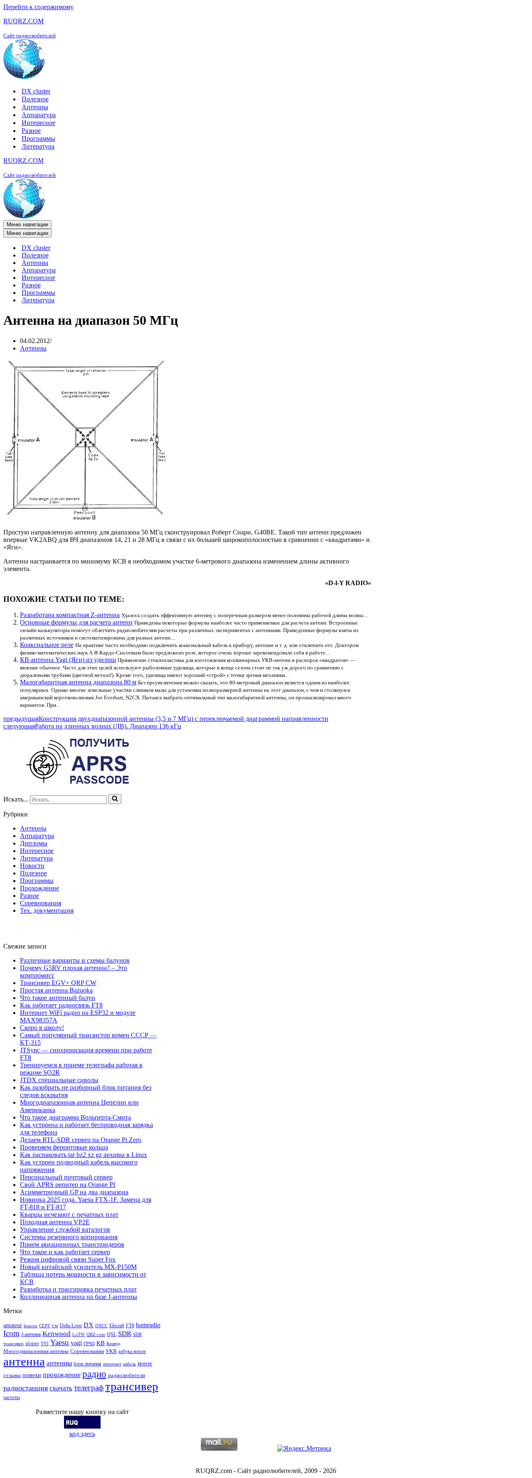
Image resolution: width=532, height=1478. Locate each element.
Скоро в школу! (42, 1027)
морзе (145, 1363)
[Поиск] (114, 799)
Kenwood (56, 1334)
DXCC (101, 1326)
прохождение (62, 1374)
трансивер (131, 1386)
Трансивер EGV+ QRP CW (58, 982)
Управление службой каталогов (65, 1229)
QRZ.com (95, 1334)
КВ (100, 1342)
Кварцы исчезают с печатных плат (69, 1214)
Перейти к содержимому (38, 6)
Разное (31, 130)
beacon (30, 1326)
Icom (11, 1333)
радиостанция (25, 1388)
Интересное (38, 122)
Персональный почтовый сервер (66, 1177)
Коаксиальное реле (47, 644)
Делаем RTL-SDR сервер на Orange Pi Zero (80, 1139)
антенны (59, 1363)
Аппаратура (39, 114)
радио (94, 1373)
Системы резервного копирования (69, 1236)
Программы (38, 138)
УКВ (111, 1351)
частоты (11, 1397)
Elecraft (116, 1325)
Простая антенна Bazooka (56, 990)
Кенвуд (113, 1343)
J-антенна (31, 1334)
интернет (112, 1364)
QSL (111, 1334)
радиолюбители (126, 1375)
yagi (76, 1342)
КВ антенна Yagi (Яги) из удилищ (68, 659)
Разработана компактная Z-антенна (70, 614)
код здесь (82, 1433)
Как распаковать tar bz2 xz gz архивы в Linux (83, 1154)
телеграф (88, 1387)
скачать (60, 1388)
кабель (129, 1364)
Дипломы (33, 843)
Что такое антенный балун (57, 997)
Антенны (35, 106)
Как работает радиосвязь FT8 (61, 1005)
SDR (124, 1334)
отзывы (12, 1375)
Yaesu (59, 1342)
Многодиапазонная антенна (36, 1351)
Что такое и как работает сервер (65, 1251)
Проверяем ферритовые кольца (64, 1147)
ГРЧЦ (89, 1343)
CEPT (44, 1326)
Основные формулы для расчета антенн (76, 622)
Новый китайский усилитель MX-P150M (78, 1266)
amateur (12, 1325)
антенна (24, 1361)
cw (55, 1325)
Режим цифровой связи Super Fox (68, 1259)
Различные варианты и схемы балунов (75, 960)
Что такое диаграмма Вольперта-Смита (75, 1117)
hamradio (148, 1324)
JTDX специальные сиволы (59, 1079)
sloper (32, 1343)
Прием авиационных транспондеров (72, 1244)
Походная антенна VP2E (55, 1222)
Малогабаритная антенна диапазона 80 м (78, 682)
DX (89, 1324)
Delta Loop (71, 1325)
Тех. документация (47, 910)
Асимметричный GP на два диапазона (74, 1192)
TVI (45, 1343)
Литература (38, 146)
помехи (31, 1375)
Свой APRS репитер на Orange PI (67, 1184)
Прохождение (39, 888)
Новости (32, 865)
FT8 (130, 1325)
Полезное (35, 99)
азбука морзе (132, 1351)
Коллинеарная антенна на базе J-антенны (78, 1296)
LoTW (78, 1334)
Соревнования (40, 903)
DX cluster (36, 91)
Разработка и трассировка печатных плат (78, 1289)
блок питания (87, 1364)
